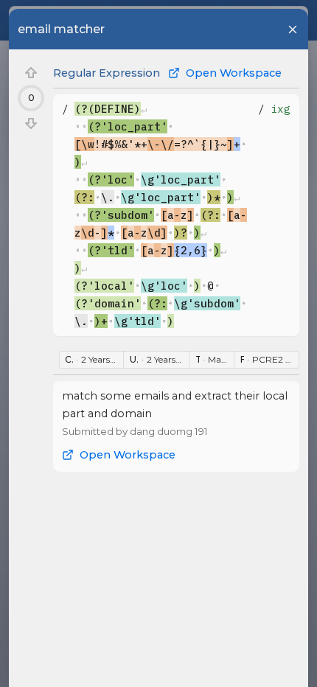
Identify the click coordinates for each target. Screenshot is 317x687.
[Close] (292, 29)
